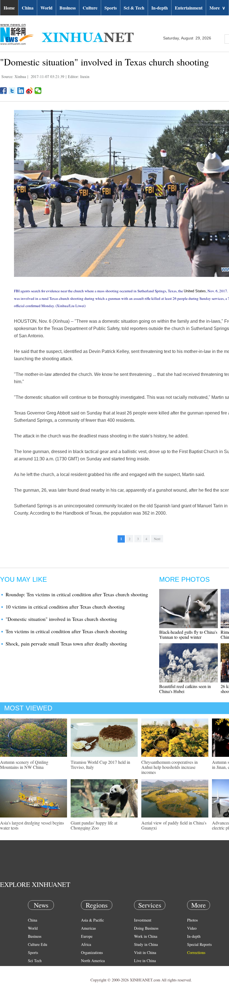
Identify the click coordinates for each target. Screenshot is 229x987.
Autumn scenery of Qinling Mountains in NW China (24, 764)
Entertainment (188, 7)
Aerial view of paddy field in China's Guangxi (173, 825)
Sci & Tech (134, 7)
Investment (142, 920)
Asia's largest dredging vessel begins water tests (32, 825)
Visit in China (145, 952)
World (46, 7)
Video (192, 928)
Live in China (145, 960)
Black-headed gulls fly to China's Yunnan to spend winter (188, 634)
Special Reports (199, 944)
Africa (86, 944)
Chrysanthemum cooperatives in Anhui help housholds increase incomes (169, 767)
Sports (110, 7)
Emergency (143, 968)
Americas (88, 928)
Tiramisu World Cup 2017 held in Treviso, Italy (100, 764)
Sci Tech (35, 960)
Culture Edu (37, 944)
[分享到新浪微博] (29, 90)
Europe (86, 936)
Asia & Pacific (92, 920)
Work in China (145, 936)
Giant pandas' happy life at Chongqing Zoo (94, 825)
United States (195, 291)
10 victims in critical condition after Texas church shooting (65, 606)
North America (93, 960)
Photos (192, 920)
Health (33, 968)
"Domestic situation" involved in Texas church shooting (61, 619)
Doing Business (146, 928)
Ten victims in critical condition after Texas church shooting (66, 631)
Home (9, 7)
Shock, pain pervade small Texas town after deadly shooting (66, 643)
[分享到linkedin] (20, 90)
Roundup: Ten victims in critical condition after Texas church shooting (77, 594)
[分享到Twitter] (12, 90)
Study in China (146, 944)
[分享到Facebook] (3, 90)
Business (67, 7)
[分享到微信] (38, 90)
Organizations (92, 952)
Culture (90, 7)
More (217, 7)
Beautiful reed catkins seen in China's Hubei (185, 688)
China (28, 7)
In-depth (159, 7)
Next (157, 538)
